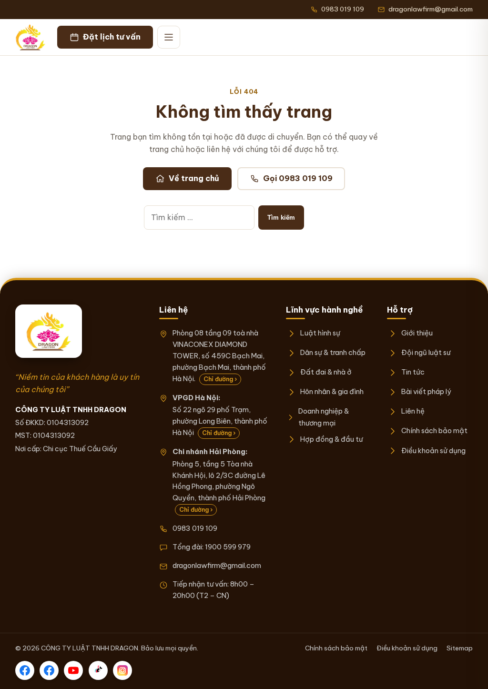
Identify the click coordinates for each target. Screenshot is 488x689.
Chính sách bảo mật (434, 430)
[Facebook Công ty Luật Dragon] (24, 670)
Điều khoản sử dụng (433, 450)
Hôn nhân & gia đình (332, 391)
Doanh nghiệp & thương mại (323, 416)
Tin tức (413, 371)
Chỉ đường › (220, 379)
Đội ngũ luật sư (425, 352)
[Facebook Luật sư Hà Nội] (49, 670)
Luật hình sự (320, 332)
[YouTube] (73, 670)
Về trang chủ (194, 178)
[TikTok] (98, 670)
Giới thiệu (417, 332)
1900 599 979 (228, 546)
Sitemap (460, 648)
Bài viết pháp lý (426, 391)
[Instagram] (122, 670)
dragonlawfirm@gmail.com (217, 565)
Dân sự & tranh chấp (333, 352)
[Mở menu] (168, 37)
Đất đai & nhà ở (326, 371)
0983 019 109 (195, 528)
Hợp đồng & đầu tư (331, 439)
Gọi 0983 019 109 (298, 178)
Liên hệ (413, 410)
